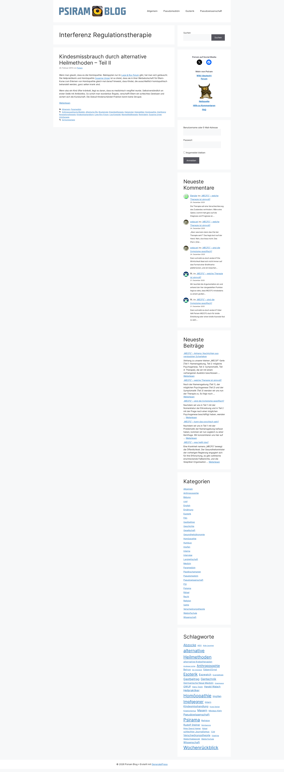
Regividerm (143, 114)
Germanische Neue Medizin (198, 683)
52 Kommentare (68, 120)
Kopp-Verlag (215, 707)
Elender (193, 195)
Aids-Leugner (208, 645)
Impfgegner (193, 701)
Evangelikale (218, 675)
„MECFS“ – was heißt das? (196, 442)
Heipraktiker (139, 112)
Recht (186, 596)
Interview (187, 555)
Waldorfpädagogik (191, 739)
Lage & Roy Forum (130, 75)
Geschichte (188, 526)
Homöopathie (150, 112)
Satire (186, 605)
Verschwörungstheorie (194, 609)
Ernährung (188, 509)
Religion (187, 600)
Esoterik (190, 11)
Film (185, 518)
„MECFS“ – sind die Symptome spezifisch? (203, 401)
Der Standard (197, 670)
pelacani (194, 221)
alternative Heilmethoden (197, 654)
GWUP (187, 686)
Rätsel (186, 592)
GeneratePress (160, 764)
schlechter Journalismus (196, 731)
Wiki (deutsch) (204, 75)
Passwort (187, 140)
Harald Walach (212, 686)
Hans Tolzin (197, 687)
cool (185, 501)
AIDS (199, 645)
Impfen (186, 547)
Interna (186, 551)
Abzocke (189, 645)
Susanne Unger (102, 78)
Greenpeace (219, 683)
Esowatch (205, 674)
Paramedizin (76, 109)
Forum (204, 78)
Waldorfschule (190, 613)
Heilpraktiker (191, 690)
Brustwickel (103, 112)
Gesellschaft (189, 530)
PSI (185, 584)
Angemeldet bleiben (195, 152)
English (186, 505)
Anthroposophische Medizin (73, 112)
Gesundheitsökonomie (194, 534)
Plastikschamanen (192, 571)
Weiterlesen (64, 103)
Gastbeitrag (189, 522)
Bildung (187, 497)
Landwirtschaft (190, 559)
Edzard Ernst (210, 669)
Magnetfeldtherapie (130, 114)
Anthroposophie (191, 493)
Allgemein (152, 11)
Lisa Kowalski (115, 114)
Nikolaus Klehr (215, 710)
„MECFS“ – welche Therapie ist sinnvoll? (202, 380)
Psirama (187, 588)
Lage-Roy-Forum (102, 114)
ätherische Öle (92, 112)
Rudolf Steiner (191, 724)
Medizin (187, 563)
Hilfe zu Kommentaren (204, 105)
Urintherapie (64, 117)
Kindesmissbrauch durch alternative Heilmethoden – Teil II (102, 59)
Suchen (187, 32)
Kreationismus (189, 711)
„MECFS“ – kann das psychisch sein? (201, 421)
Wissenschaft (189, 617)
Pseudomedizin (171, 11)
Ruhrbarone (206, 725)
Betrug (187, 669)
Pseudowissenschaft (211, 11)
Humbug (187, 542)
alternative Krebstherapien (197, 661)
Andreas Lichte (189, 666)
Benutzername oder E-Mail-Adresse (200, 127)
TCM (213, 732)
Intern (208, 702)
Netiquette (204, 101)
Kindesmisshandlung (85, 114)
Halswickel (129, 112)
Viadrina (215, 735)
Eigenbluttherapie (116, 112)
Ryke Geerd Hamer (192, 728)
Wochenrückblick (200, 747)
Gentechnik (208, 679)
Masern (202, 710)
